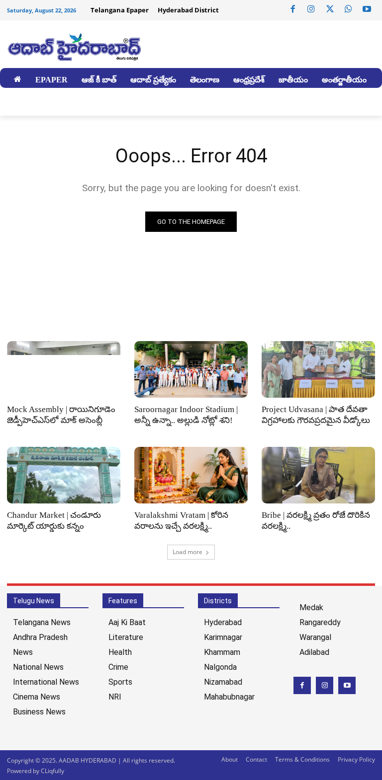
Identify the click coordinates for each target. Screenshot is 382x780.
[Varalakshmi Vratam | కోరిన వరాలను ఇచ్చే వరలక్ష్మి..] (191, 475)
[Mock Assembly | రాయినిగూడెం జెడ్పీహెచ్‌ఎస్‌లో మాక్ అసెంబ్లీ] (63, 369)
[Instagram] (311, 9)
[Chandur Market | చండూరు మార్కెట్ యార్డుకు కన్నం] (63, 475)
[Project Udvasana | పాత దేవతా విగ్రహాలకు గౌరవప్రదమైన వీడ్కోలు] (318, 369)
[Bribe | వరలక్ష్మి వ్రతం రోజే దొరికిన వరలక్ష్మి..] (318, 475)
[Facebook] (293, 9)
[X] (330, 9)
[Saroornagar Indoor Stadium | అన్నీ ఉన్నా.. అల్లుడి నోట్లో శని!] (191, 369)
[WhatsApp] (348, 9)
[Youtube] (367, 9)
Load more (187, 552)
